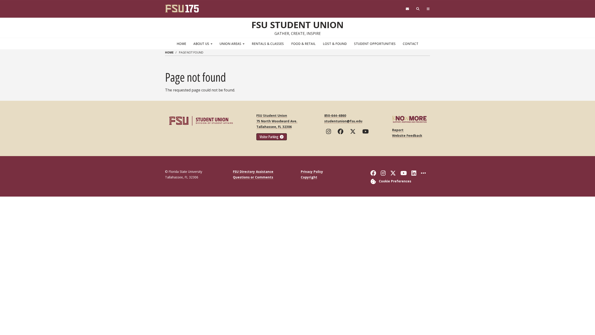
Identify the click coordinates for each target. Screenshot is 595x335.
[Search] (418, 9)
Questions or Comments (253, 177)
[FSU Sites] (428, 9)
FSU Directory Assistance (253, 171)
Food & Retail (303, 43)
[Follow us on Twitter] (354, 131)
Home (181, 43)
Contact (410, 43)
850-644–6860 (335, 115)
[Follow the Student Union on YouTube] (366, 131)
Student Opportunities (375, 43)
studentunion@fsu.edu (343, 121)
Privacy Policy (312, 171)
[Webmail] (407, 9)
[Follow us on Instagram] (329, 131)
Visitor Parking (269, 136)
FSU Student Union (297, 25)
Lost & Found (335, 43)
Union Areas (231, 43)
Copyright (309, 177)
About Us (201, 43)
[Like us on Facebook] (341, 131)
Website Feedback (407, 135)
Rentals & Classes (268, 43)
